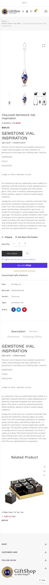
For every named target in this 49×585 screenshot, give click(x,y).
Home (4, 21)
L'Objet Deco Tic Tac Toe (12, 512)
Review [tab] (33, 331)
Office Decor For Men (11, 23)
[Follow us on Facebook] (13, 309)
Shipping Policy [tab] (32, 336)
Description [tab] (18, 331)
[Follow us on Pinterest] (24, 309)
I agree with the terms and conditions (19, 259)
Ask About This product (27, 237)
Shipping (8, 237)
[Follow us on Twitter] (18, 309)
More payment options (24, 271)
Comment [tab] (13, 336)
